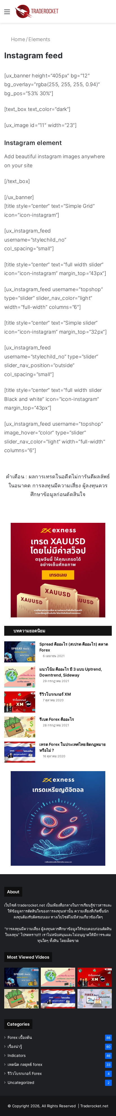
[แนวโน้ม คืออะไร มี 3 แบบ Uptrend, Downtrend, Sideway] (19, 677)
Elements (39, 39)
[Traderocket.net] (36, 11)
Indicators (17, 1055)
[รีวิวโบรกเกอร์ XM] (19, 702)
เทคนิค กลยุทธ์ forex (25, 1064)
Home (17, 39)
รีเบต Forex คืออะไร (56, 719)
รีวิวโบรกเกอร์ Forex (25, 1073)
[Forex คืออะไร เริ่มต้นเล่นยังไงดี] (94, 998)
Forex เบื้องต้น (20, 1037)
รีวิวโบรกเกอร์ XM (55, 694)
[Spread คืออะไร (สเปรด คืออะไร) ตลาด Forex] (19, 651)
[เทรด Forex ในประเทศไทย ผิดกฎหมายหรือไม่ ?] (19, 752)
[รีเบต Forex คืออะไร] (19, 727)
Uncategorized (21, 1082)
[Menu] (7, 13)
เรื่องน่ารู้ (15, 1046)
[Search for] (109, 13)
